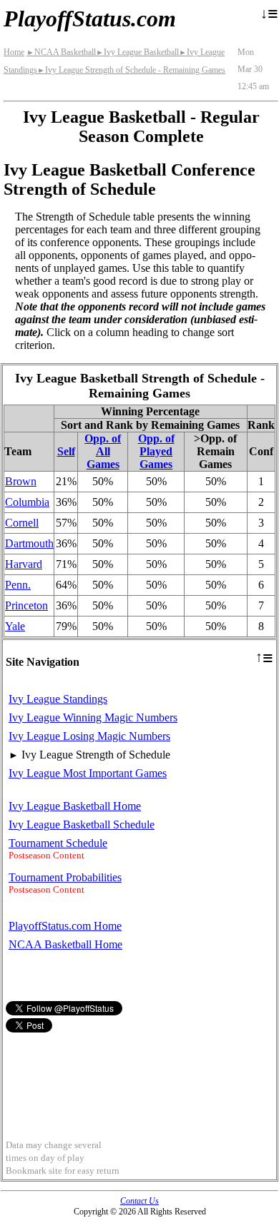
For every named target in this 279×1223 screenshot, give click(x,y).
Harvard (23, 564)
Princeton (26, 605)
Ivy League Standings (58, 699)
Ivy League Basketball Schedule (82, 824)
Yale (15, 626)
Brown (20, 481)
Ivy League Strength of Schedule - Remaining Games (131, 70)
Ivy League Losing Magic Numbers (89, 736)
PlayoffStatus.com (90, 18)
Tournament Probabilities (65, 877)
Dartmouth (29, 543)
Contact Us (139, 1201)
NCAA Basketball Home (65, 944)
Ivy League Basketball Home (75, 806)
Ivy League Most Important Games (88, 773)
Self (66, 451)
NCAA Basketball (61, 52)
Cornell (22, 523)
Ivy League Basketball (137, 52)
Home (14, 52)
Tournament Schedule (58, 843)
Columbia (27, 502)
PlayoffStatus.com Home (65, 926)
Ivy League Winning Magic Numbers (93, 717)
